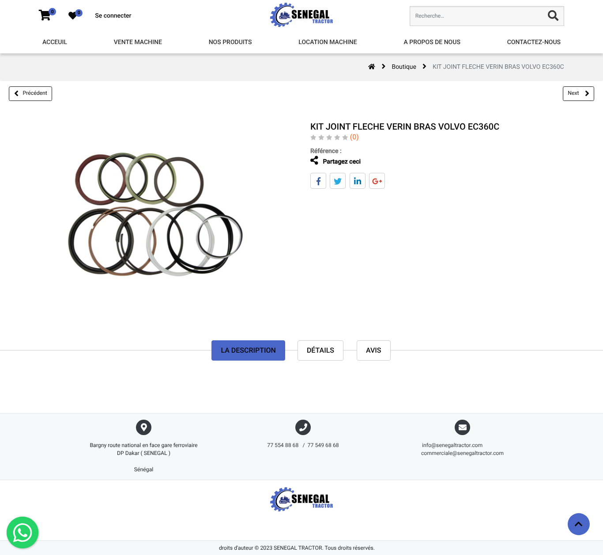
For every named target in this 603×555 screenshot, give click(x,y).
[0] (45, 16)
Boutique (404, 67)
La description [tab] (248, 350)
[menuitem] (55, 42)
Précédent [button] (35, 93)
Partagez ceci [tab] (341, 161)
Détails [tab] (320, 350)
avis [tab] (373, 350)
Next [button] (574, 93)
